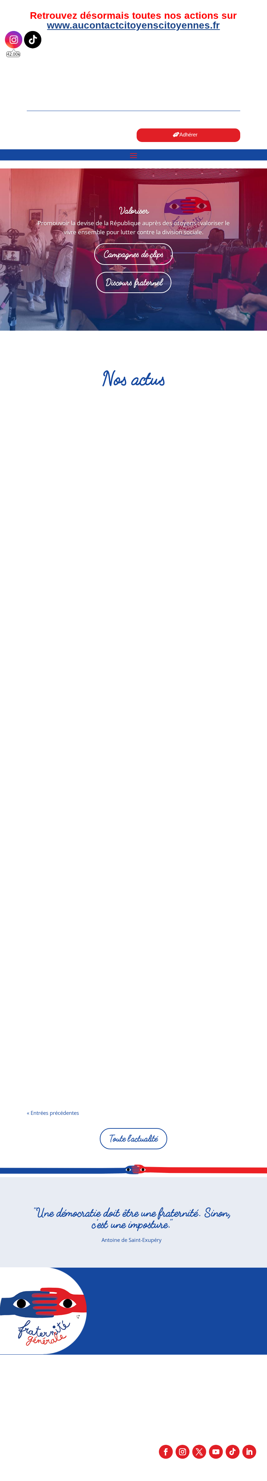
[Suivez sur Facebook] (166, 1452)
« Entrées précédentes (53, 1112)
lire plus (43, 611)
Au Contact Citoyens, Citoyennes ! (100, 787)
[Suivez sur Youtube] (216, 1452)
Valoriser (133, 210)
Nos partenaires (181, 1476)
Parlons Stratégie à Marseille (92, 551)
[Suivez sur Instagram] (182, 1452)
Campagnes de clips (133, 254)
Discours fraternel (133, 282)
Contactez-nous (231, 1476)
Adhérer (188, 134)
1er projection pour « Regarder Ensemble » (118, 1022)
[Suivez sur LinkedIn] (249, 1452)
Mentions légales (134, 1419)
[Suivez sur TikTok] (233, 1452)
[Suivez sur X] (199, 1452)
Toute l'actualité (133, 1138)
